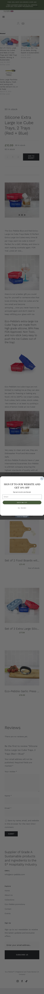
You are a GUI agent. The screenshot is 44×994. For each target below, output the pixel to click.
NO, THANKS (22, 507)
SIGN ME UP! (22, 502)
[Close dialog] (41, 478)
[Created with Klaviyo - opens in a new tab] (22, 517)
